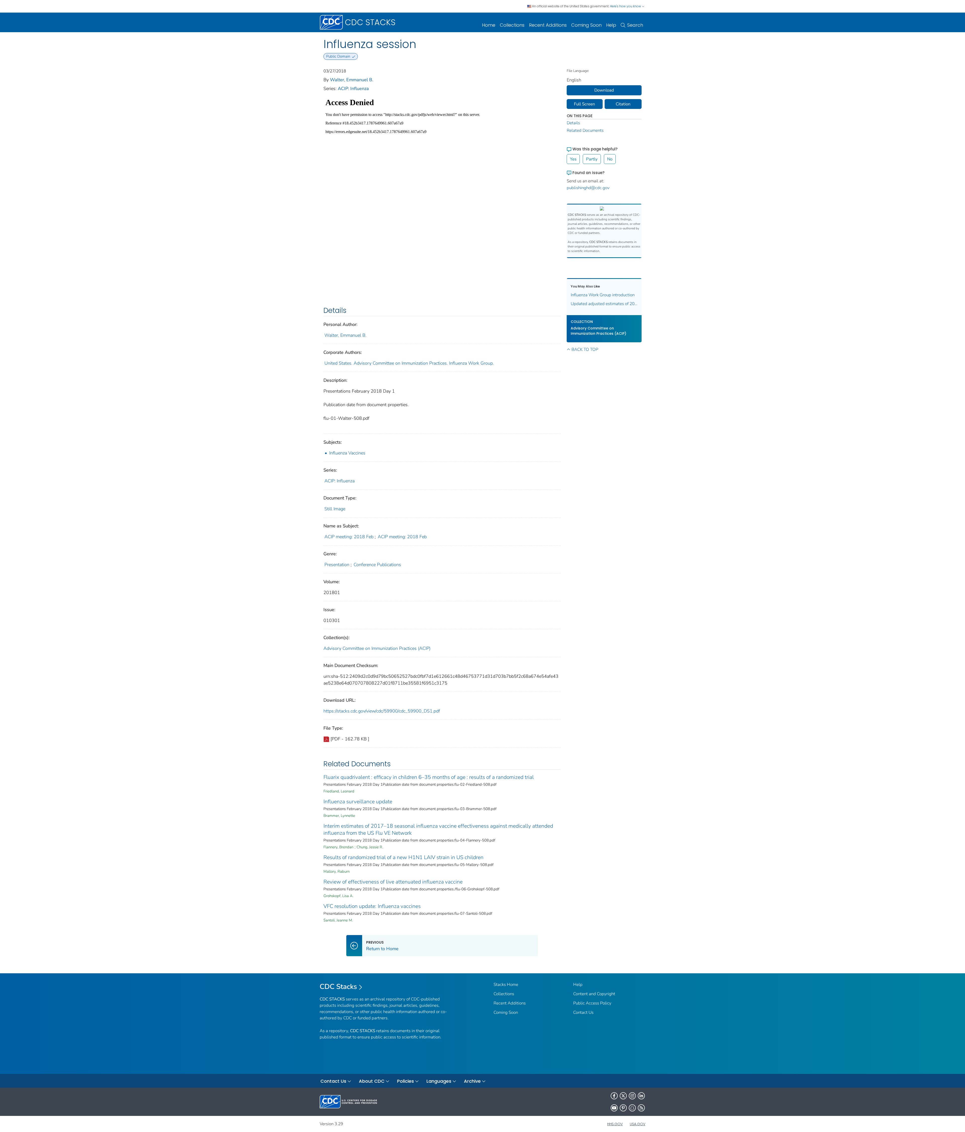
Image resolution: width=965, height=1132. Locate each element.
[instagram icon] (632, 1096)
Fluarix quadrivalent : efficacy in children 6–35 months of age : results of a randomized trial (428, 777)
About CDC (371, 1081)
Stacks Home (506, 984)
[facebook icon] (614, 1096)
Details (573, 123)
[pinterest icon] (623, 1108)
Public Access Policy (592, 1003)
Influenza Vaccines (348, 453)
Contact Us (583, 1012)
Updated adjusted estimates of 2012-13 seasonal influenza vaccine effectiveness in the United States (604, 304)
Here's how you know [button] (626, 6)
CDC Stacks (338, 986)
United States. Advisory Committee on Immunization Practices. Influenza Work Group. (409, 363)
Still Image (334, 509)
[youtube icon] (614, 1108)
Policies (405, 1081)
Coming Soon (586, 25)
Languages (438, 1081)
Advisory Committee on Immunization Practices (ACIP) (376, 648)
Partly (592, 159)
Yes (573, 159)
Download (604, 90)
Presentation (336, 565)
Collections (512, 25)
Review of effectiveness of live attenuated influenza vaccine (393, 881)
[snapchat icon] (632, 1108)
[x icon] (623, 1096)
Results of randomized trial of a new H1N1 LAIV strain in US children (403, 857)
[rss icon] (641, 1108)
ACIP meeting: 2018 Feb (348, 537)
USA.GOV (637, 1123)
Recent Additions (548, 25)
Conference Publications (377, 565)
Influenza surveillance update (357, 801)
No (609, 159)
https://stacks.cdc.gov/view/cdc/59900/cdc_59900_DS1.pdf (381, 711)
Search (635, 25)
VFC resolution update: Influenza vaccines (372, 906)
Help (611, 25)
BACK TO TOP (584, 349)
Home (488, 25)
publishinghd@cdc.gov (588, 188)
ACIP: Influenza (353, 89)
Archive (472, 1081)
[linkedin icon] (641, 1096)
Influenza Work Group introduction (603, 295)
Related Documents (585, 130)
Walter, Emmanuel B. (351, 80)
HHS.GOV (615, 1123)
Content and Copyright (594, 994)
